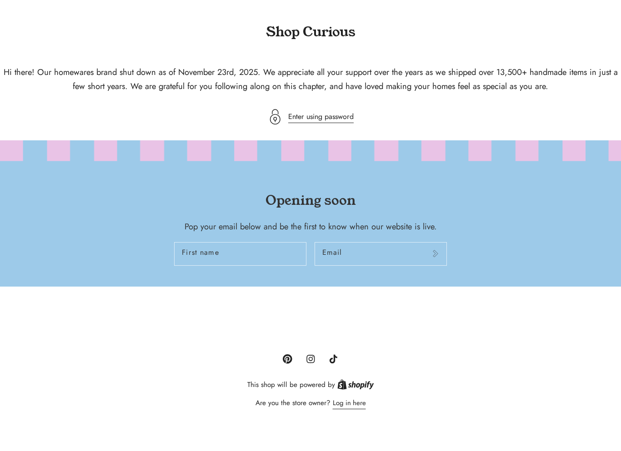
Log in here (349, 403)
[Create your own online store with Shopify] (355, 385)
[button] (310, 117)
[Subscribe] (435, 254)
